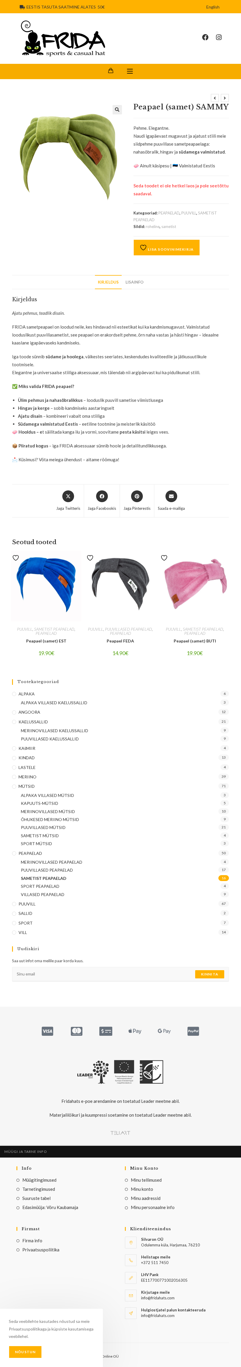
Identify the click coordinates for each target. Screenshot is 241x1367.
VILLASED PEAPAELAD (42, 894)
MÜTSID (27, 786)
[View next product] (225, 98)
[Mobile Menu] (129, 71)
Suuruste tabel (36, 1198)
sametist (168, 226)
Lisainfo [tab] (134, 282)
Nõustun (25, 1352)
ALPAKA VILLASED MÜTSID (47, 795)
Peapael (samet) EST (46, 640)
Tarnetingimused (38, 1189)
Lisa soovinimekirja (170, 249)
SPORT (26, 922)
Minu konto (142, 1189)
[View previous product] (215, 98)
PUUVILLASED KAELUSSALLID (50, 738)
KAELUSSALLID (33, 721)
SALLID (25, 913)
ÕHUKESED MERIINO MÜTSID (50, 819)
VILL (23, 932)
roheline (153, 226)
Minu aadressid (145, 1198)
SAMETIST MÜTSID (40, 835)
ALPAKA (27, 693)
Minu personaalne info (153, 1207)
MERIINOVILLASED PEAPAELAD (51, 862)
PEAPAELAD (169, 213)
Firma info (32, 1240)
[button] (117, 109)
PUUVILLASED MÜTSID (43, 827)
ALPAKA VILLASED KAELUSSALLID (54, 702)
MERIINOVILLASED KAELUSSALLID (54, 730)
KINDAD (27, 757)
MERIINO (27, 776)
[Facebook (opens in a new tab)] (209, 37)
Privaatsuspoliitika (40, 1249)
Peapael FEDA (120, 640)
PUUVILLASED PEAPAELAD (128, 629)
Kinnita (209, 974)
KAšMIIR (27, 748)
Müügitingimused (39, 1180)
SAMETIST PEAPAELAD (54, 629)
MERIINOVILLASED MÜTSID (48, 811)
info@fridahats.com (158, 1315)
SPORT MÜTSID (36, 843)
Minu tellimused (146, 1180)
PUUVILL (188, 213)
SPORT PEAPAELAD (40, 886)
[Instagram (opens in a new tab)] (222, 37)
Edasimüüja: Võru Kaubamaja (50, 1207)
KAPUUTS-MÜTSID (39, 803)
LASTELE (27, 767)
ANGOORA (29, 712)
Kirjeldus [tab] (108, 282)
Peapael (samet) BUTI (195, 640)
